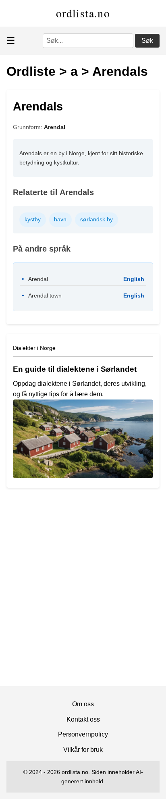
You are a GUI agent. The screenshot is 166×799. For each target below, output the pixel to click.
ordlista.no (83, 13)
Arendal (54, 127)
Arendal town (45, 295)
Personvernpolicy (83, 734)
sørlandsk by (96, 219)
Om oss (83, 704)
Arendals (120, 71)
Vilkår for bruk (83, 749)
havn (60, 219)
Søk (147, 40)
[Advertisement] (83, 590)
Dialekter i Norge (34, 348)
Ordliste (31, 71)
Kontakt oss (83, 719)
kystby (33, 219)
